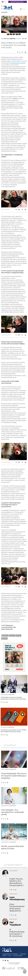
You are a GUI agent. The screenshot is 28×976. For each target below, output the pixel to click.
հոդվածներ (10, 745)
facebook (5, 635)
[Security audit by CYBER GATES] (21, 968)
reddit (19, 635)
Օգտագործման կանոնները (10, 954)
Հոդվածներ (12, 38)
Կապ (9, 955)
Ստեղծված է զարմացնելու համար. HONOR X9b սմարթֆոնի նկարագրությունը (13, 730)
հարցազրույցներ (13, 865)
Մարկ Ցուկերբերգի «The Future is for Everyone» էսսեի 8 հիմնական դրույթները (14, 776)
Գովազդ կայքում (17, 955)
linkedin (5, 638)
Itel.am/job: (4, 12)
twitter (12, 635)
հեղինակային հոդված (18, 63)
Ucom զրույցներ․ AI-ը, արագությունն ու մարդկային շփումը (12, 812)
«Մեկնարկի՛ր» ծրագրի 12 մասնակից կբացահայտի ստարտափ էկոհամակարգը (13, 698)
